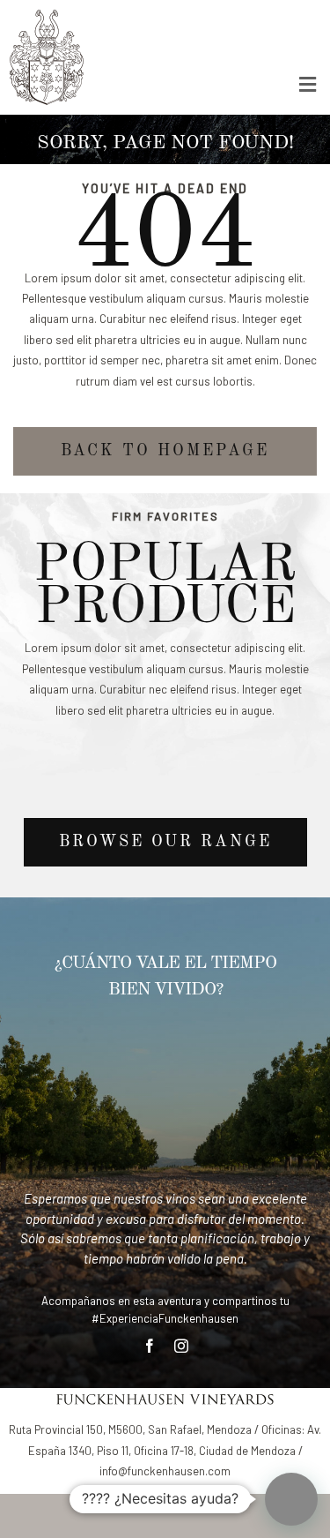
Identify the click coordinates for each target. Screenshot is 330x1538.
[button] (291, 1499)
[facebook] (150, 1346)
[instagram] (181, 1346)
